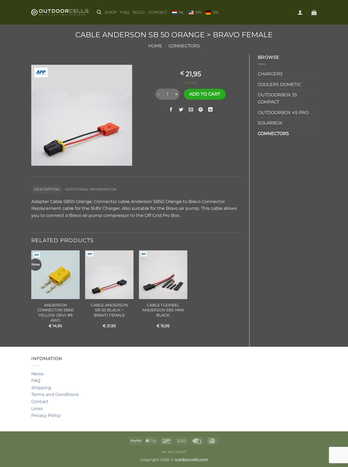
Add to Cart (204, 94)
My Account (174, 452)
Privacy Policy (46, 415)
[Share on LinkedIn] (210, 109)
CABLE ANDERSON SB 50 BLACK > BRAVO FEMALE (109, 310)
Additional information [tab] (91, 189)
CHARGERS (270, 73)
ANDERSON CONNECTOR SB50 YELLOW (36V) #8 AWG (55, 313)
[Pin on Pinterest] (200, 109)
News (37, 373)
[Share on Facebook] (171, 109)
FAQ (124, 12)
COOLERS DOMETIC (279, 84)
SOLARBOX (270, 122)
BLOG (139, 12)
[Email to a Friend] (190, 109)
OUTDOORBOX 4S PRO (283, 112)
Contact (157, 12)
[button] (99, 12)
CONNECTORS (184, 45)
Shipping (41, 387)
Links (37, 408)
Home (155, 45)
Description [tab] (47, 189)
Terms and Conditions (55, 394)
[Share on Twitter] (180, 109)
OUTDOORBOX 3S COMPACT (277, 98)
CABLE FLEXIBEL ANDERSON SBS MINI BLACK (163, 310)
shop (111, 12)
